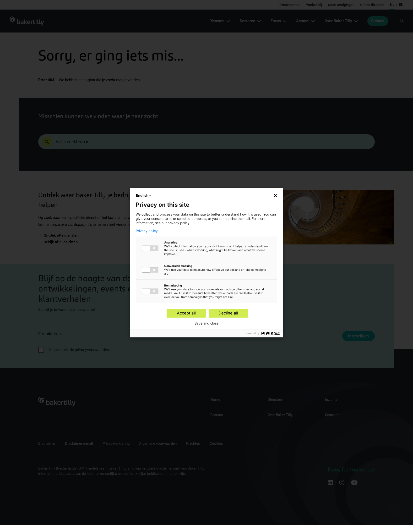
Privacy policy (147, 231)
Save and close (206, 323)
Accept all (186, 313)
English (142, 195)
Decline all (228, 313)
